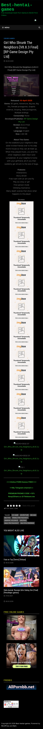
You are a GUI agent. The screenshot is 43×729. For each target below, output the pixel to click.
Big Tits (7, 518)
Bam (14, 726)
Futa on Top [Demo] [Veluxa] (15, 559)
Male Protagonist (11, 523)
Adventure (24, 515)
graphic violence (11, 520)
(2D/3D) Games (9, 38)
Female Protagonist (20, 518)
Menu (7, 27)
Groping (23, 520)
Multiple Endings (27, 523)
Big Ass (33, 515)
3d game (15, 515)
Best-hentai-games (16, 7)
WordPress (5, 726)
